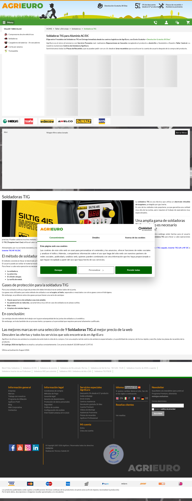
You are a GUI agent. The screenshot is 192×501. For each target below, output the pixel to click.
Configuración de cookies (54, 410)
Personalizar (94, 270)
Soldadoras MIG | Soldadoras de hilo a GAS (75, 371)
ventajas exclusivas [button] (160, 396)
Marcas (11, 394)
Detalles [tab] (96, 238)
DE (146, 398)
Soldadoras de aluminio (48, 368)
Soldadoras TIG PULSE (102, 371)
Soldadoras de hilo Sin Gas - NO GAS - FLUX (107, 368)
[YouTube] (20, 454)
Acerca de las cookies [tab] (135, 238)
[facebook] (12, 454)
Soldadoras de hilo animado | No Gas (74, 368)
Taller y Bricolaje (13, 29)
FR (137, 398)
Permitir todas (133, 270)
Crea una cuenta (86, 431)
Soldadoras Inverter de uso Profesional (16, 371)
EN (121, 398)
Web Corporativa (15, 407)
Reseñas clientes (125, 404)
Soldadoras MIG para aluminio (45, 371)
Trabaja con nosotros (16, 396)
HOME (49, 29)
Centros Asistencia (87, 402)
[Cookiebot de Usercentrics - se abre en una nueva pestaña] (140, 229)
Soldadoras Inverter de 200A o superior (141, 368)
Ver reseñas (120, 415)
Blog (10, 405)
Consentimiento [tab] (57, 238)
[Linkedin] (36, 454)
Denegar (58, 270)
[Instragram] (28, 454)
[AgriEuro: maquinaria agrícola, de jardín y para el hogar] (32, 5)
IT (129, 398)
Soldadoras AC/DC (30, 368)
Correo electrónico (159, 401)
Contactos (12, 410)
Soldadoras (76, 29)
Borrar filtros (181, 132)
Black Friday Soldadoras (11, 368)
